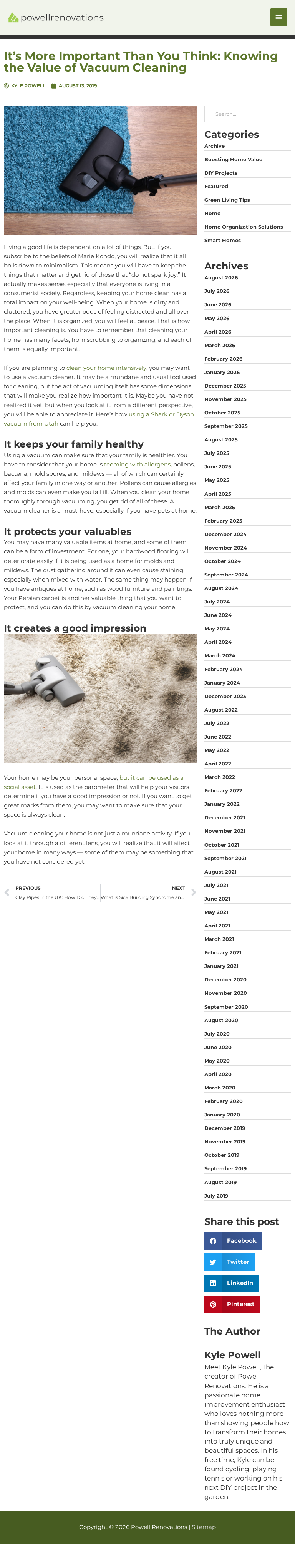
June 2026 (217, 304)
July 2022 (216, 723)
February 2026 (223, 359)
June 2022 (217, 737)
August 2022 (221, 710)
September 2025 (226, 426)
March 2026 (219, 345)
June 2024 (218, 615)
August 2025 (221, 439)
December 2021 (224, 817)
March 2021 (219, 939)
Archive (214, 146)
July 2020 (217, 1034)
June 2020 (218, 1047)
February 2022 (223, 790)
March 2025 (219, 507)
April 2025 (217, 494)
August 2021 (220, 872)
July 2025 (216, 453)
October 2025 (222, 412)
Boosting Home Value (233, 159)
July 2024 (217, 601)
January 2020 (222, 1114)
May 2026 (216, 318)
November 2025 (225, 399)
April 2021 (217, 925)
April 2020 (218, 1074)
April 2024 (218, 642)
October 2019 (221, 1155)
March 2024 (219, 655)
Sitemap (204, 1527)
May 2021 (216, 912)
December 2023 (225, 696)
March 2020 (219, 1087)
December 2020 (225, 979)
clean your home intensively (106, 367)
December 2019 (224, 1128)
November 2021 (224, 831)
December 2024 (225, 534)
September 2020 (226, 1007)
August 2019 (220, 1182)
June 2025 (217, 466)
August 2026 (221, 277)
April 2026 (217, 332)
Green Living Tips (227, 200)
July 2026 (216, 291)
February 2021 (222, 952)
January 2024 (222, 683)
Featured (216, 186)
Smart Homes (222, 240)
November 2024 (225, 548)
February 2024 (223, 669)
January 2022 (222, 804)
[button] (233, 1241)
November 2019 (224, 1141)
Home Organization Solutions (243, 227)
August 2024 (221, 588)
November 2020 (225, 993)
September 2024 (226, 574)
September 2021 (225, 858)
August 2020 (221, 1020)
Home (212, 213)
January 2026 (222, 372)
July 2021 (216, 885)
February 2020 (223, 1101)
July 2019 (216, 1196)
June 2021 (217, 899)
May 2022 (216, 750)
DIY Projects (220, 173)
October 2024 (222, 561)
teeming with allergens (137, 464)
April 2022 (217, 763)
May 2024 (217, 628)
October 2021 (221, 845)
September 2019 (225, 1168)
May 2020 (217, 1061)
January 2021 (221, 966)
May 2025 (216, 480)
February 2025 (223, 521)
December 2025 (225, 386)
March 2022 (219, 777)
